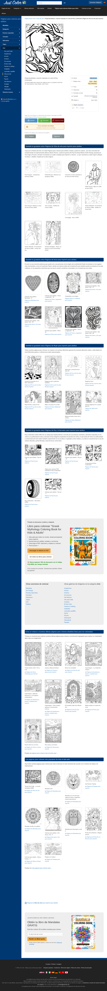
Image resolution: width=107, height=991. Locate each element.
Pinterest (53, 964)
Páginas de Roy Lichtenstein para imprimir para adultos (65, 430)
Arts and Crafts (68, 599)
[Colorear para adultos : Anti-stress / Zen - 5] (53, 830)
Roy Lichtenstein (92, 83)
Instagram (59, 964)
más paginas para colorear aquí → (42, 868)
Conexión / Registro (95, 2)
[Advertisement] (44, 99)
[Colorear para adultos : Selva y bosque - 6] (33, 854)
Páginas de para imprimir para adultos (42, 903)
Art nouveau (67, 595)
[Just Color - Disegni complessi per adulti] (49, 972)
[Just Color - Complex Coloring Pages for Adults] (41, 972)
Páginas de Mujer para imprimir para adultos (61, 346)
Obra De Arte (93, 78)
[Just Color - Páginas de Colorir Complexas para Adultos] (60, 972)
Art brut (66, 590)
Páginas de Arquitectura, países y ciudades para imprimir (92, 673)
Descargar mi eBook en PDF (39, 550)
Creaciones (97, 8)
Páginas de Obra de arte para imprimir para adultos (63, 146)
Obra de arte (40, 18)
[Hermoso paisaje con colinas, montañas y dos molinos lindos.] (53, 854)
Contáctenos (57, 967)
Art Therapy (29, 590)
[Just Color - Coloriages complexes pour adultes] (46, 972)
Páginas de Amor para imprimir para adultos (60, 260)
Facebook (48, 964)
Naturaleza (29, 597)
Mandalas (29, 588)
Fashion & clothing (69, 606)
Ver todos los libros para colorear (41, 557)
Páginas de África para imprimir (53, 334)
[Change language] (104, 2)
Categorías (17, 8)
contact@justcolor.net (63, 984)
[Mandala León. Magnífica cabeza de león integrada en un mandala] (53, 786)
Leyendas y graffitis (70, 611)
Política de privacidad (86, 967)
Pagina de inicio (6, 8)
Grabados (67, 608)
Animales (29, 595)
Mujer (95, 81)
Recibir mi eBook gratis (37, 939)
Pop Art (66, 615)
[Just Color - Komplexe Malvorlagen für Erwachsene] (56, 972)
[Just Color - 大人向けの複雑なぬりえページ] (66, 972)
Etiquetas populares (48, 967)
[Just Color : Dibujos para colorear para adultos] (15, 2)
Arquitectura (67, 588)
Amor (91, 81)
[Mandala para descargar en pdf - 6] (73, 826)
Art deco (66, 593)
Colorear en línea (86, 8)
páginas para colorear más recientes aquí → (45, 753)
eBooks (4, 13)
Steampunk (67, 618)
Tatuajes (66, 622)
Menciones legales (65, 967)
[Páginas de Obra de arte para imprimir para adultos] (26, 903)
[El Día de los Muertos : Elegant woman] (93, 830)
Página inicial (28, 18)
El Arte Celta (68, 604)
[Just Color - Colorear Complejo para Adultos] (53, 972)
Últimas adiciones (29, 8)
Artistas (49, 8)
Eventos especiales (32, 593)
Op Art (66, 613)
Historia (28, 604)
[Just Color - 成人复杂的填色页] (63, 972)
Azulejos (66, 602)
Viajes (28, 599)
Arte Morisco (68, 597)
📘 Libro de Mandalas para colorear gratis (8, 100)
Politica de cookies (75, 967)
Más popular (40, 8)
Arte (34, 18)
